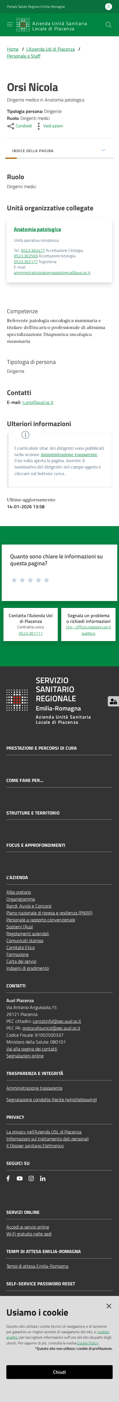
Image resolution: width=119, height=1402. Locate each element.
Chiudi (59, 1372)
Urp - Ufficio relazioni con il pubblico (88, 630)
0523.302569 (26, 256)
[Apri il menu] (9, 24)
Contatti (16, 986)
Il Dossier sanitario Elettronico (35, 1145)
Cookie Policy (87, 1343)
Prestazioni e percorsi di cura (41, 748)
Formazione (17, 954)
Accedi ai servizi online (27, 1226)
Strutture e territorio (33, 813)
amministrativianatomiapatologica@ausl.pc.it (52, 272)
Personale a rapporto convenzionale (40, 919)
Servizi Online (23, 1212)
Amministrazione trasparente (69, 454)
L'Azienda (17, 877)
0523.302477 (33, 250)
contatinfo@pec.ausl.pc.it (57, 1021)
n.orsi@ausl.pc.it (37, 402)
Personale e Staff (23, 55)
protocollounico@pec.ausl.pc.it (51, 1028)
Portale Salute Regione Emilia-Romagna (36, 6)
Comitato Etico (20, 947)
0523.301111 (31, 633)
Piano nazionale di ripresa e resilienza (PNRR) (49, 912)
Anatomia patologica (37, 229)
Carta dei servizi (21, 961)
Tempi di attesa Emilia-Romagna (37, 1266)
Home (12, 49)
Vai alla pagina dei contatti (31, 1048)
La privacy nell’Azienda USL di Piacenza (43, 1131)
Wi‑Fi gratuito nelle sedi (28, 1233)
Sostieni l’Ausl (19, 926)
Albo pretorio (18, 892)
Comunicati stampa (24, 940)
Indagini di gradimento (27, 968)
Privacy (15, 1117)
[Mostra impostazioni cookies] (113, 701)
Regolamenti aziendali (27, 933)
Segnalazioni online (25, 1055)
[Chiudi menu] (98, 11)
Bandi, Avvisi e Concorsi (28, 905)
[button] (108, 24)
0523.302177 (26, 261)
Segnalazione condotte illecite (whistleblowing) (51, 1099)
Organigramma (20, 898)
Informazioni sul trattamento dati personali (47, 1138)
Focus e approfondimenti (35, 845)
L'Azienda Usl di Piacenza (50, 49)
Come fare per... (24, 780)
